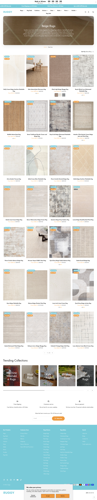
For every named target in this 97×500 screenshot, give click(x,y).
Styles (58, 10)
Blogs (83, 436)
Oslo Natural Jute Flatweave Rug (37, 89)
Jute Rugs (62, 447)
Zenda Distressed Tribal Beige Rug (13, 346)
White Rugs (46, 471)
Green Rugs (46, 447)
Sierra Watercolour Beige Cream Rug (37, 220)
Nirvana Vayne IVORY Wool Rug (37, 260)
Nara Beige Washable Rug (14, 303)
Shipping (22, 441)
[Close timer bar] (95, 2)
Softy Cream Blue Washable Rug (37, 179)
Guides (73, 10)
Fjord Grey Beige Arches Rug (83, 303)
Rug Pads (29, 10)
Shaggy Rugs (63, 466)
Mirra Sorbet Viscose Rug (14, 179)
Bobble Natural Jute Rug (14, 134)
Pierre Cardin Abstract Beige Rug (14, 260)
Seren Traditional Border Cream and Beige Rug (37, 135)
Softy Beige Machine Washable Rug (83, 179)
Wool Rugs (63, 471)
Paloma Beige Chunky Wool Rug (37, 303)
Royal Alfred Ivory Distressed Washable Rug (83, 90)
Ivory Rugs (46, 452)
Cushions (37, 10)
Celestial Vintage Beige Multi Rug (60, 346)
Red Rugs (45, 463)
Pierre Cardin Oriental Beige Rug (60, 179)
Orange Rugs (46, 458)
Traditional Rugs (64, 468)
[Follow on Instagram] (11, 480)
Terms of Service (24, 444)
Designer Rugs (63, 441)
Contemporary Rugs (65, 439)
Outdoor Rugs (63, 458)
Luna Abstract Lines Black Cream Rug (83, 346)
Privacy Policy (23, 433)
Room (66, 10)
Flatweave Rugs (64, 444)
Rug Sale (48, 13)
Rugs (21, 10)
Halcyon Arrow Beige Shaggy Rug (37, 346)
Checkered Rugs (64, 436)
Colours (44, 10)
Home (45, 47)
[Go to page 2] (52, 353)
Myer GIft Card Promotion (26, 447)
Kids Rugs (62, 449)
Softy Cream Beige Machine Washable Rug (13, 90)
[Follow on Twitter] (7, 480)
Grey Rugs (46, 449)
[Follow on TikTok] (21, 480)
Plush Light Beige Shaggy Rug (60, 89)
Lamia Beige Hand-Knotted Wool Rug (83, 220)
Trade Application (86, 444)
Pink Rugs (45, 460)
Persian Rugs (63, 460)
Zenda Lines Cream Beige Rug (14, 220)
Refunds (22, 436)
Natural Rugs (46, 455)
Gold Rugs (46, 444)
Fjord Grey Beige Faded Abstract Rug (60, 260)
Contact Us (85, 439)
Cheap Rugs (63, 433)
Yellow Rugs (46, 474)
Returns (22, 439)
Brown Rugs (46, 441)
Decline (62, 496)
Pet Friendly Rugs (64, 463)
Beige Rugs (46, 433)
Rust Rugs (45, 466)
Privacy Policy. (55, 491)
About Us (84, 433)
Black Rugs (46, 436)
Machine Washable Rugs (66, 452)
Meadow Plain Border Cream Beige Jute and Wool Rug (83, 135)
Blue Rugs (45, 439)
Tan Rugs (45, 468)
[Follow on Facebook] (4, 480)
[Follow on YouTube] (17, 480)
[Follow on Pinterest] (14, 480)
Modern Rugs (63, 455)
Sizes (51, 10)
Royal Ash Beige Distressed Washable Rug (60, 135)
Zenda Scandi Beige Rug (83, 260)
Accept (48, 496)
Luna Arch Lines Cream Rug (60, 303)
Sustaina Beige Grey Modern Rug (60, 220)
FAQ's (83, 441)
